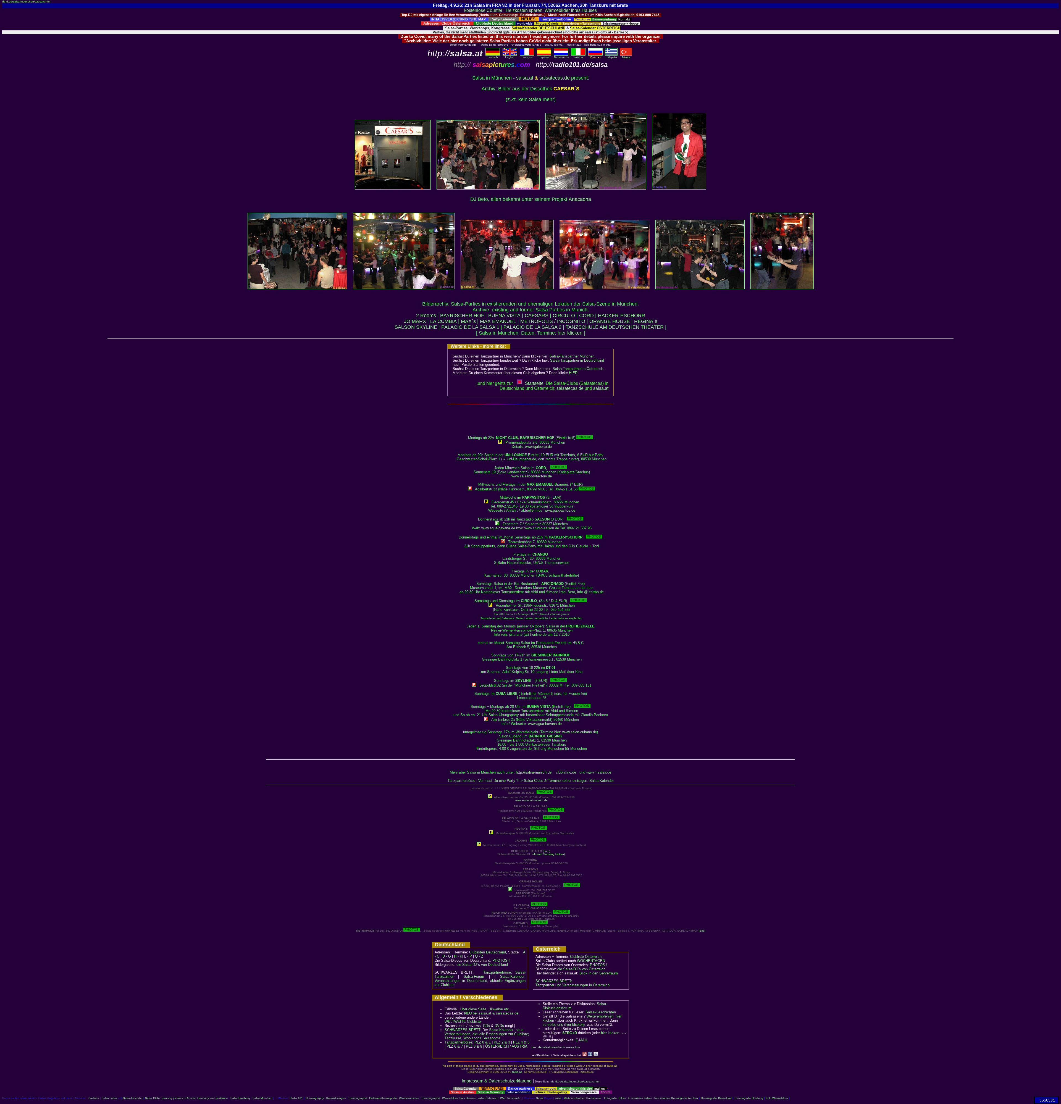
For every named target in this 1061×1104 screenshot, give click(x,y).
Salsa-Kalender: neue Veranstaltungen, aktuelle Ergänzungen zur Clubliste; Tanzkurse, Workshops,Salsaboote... (487, 1034)
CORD (586, 315)
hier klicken (570, 333)
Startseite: (535, 383)
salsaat (600, 388)
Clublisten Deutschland (487, 952)
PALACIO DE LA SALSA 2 (532, 327)
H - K (458, 956)
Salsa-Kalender (133, 1098)
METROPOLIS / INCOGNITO (552, 321)
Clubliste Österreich (586, 957)
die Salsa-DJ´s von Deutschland (482, 965)
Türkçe (626, 57)
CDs (486, 1026)
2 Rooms (426, 315)
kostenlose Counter (483, 10)
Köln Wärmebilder (777, 1098)
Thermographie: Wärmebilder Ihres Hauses (448, 1098)
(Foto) (546, 851)
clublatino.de (566, 772)
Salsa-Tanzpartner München (572, 356)
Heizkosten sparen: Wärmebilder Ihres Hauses (551, 10)
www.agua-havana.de (498, 528)
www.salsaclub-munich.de (531, 800)
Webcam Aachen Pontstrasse (583, 1098)
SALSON (405, 327)
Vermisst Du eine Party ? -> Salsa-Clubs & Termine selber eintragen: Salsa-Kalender (546, 781)
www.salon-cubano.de (579, 732)
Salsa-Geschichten (600, 1012)
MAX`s (468, 321)
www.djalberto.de (538, 447)
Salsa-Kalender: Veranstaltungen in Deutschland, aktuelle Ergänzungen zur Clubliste (480, 980)
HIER (573, 373)
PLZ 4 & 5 (521, 1042)
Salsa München (262, 1098)
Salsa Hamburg (240, 1098)
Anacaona (580, 199)
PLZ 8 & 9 (474, 1046)
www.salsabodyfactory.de (531, 476)
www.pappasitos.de (560, 510)
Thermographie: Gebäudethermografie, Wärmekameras (383, 1098)
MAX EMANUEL (498, 321)
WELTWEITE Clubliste (463, 1021)
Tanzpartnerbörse (461, 781)
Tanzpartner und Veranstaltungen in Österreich (572, 985)
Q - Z (479, 956)
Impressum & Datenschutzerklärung (497, 1081)
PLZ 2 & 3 (502, 1042)
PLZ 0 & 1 (482, 1042)
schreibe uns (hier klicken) (564, 1024)
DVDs (499, 1026)
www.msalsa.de (598, 772)
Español (544, 57)
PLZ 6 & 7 (455, 1046)
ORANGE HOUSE (609, 321)
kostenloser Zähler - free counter (649, 1098)
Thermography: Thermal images (325, 1098)
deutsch (493, 57)
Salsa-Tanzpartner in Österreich (578, 369)
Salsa (105, 1098)
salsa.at (524, 78)
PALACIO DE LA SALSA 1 (470, 327)
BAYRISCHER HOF (462, 315)
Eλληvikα (611, 57)
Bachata (93, 1098)
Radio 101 (296, 1098)
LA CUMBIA (443, 321)
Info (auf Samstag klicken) (548, 854)
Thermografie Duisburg (748, 1098)
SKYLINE (426, 327)
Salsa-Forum (474, 976)
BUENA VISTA (504, 315)
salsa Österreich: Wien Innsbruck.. (499, 1098)
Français (527, 57)
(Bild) (702, 930)
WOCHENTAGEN (591, 961)
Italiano (578, 57)
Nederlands (561, 57)
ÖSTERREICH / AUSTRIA (506, 1046)
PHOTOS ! (501, 960)
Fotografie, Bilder (615, 1098)
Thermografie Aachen (684, 1098)
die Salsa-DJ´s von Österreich (581, 969)
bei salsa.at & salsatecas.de (491, 1013)
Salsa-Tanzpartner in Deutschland (577, 360)
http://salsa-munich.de (533, 772)
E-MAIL (582, 1040)
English (509, 57)
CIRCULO (564, 315)
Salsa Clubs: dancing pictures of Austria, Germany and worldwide (186, 1098)
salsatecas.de (554, 78)
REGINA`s (645, 321)
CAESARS (536, 315)
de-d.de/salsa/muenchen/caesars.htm (26, 1)
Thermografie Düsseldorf (716, 1098)
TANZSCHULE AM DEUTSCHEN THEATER (615, 327)
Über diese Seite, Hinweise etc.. (485, 1009)
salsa (114, 1098)
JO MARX (415, 321)
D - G (446, 956)
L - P (468, 956)
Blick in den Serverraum (598, 973)
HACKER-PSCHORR (621, 315)
